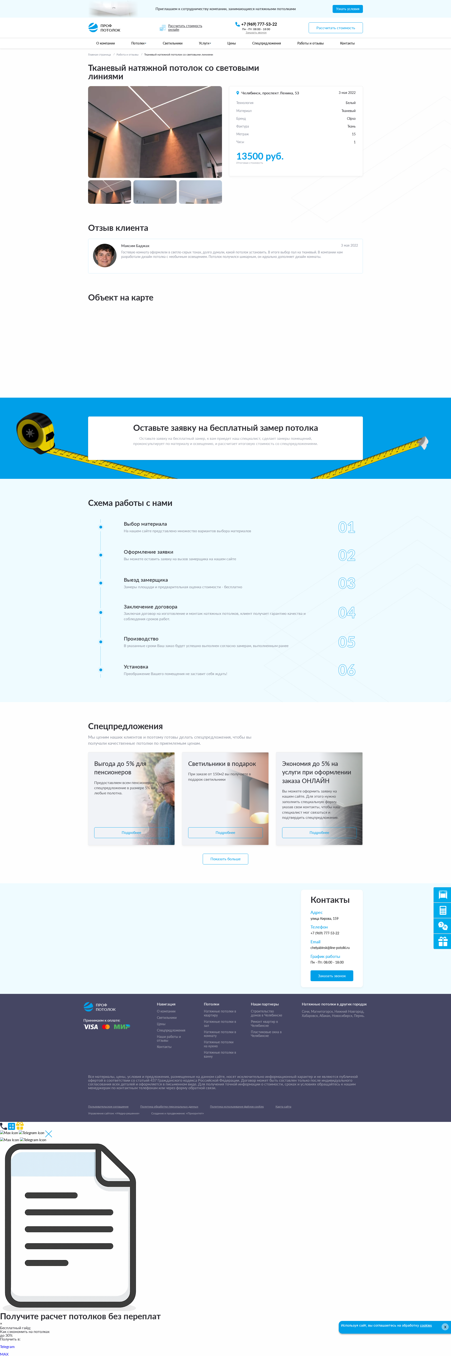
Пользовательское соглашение (108, 1106)
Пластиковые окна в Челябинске (266, 1034)
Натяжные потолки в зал (220, 1024)
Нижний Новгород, (349, 1011)
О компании (166, 1011)
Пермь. (359, 1016)
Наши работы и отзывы (169, 1039)
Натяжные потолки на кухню (218, 1044)
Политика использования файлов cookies (237, 1106)
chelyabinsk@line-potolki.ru (330, 948)
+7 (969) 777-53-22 (325, 933)
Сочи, (306, 1011)
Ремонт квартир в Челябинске (264, 1024)
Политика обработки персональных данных (169, 1106)
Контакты (164, 1047)
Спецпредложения (171, 1030)
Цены (161, 1024)
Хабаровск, (310, 1016)
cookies (426, 1325)
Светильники (167, 1018)
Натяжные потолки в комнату (220, 1034)
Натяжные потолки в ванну (220, 1054)
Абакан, (325, 1016)
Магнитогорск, (322, 1011)
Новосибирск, (342, 1016)
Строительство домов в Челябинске (266, 1013)
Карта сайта (283, 1106)
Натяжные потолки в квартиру (220, 1013)
